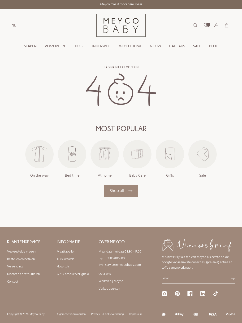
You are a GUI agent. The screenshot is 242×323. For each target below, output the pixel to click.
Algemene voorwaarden (71, 314)
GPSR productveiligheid (73, 274)
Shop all (117, 191)
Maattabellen (66, 251)
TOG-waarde (65, 259)
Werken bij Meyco (111, 281)
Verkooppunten (109, 289)
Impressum (136, 314)
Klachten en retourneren (23, 274)
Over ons (105, 274)
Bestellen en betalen (21, 259)
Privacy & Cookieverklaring (107, 314)
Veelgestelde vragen (21, 251)
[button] (30, 46)
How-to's (63, 266)
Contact (12, 281)
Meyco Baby (37, 314)
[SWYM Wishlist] (206, 25)
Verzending (15, 266)
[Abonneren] (233, 278)
